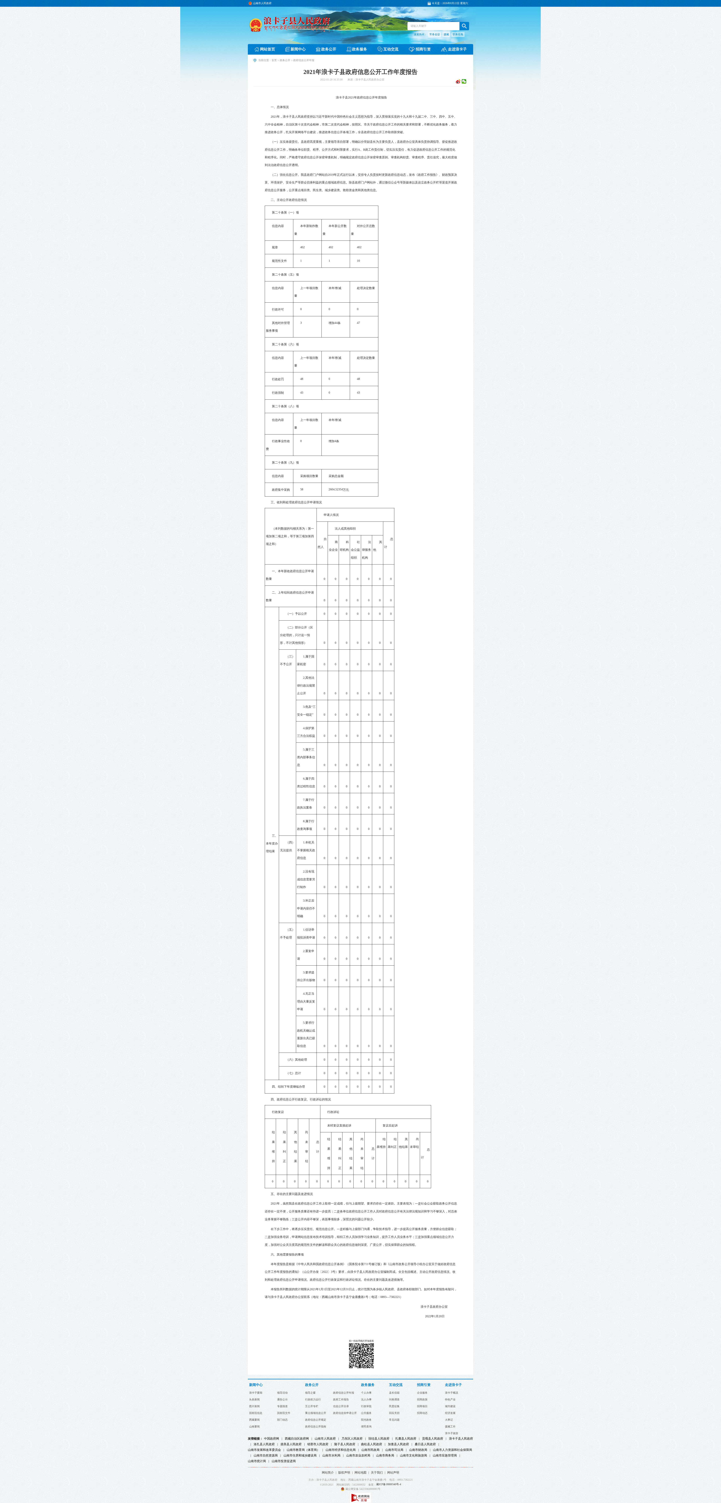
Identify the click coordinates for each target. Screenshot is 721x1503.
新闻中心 (256, 1385)
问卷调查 (394, 1399)
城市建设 (450, 1406)
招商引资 (424, 1385)
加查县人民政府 (398, 1444)
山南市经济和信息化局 (341, 1449)
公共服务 (366, 1413)
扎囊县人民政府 (405, 1438)
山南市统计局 (257, 1461)
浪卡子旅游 (451, 1433)
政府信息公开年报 (343, 1393)
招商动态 (422, 1413)
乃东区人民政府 (352, 1438)
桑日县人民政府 (425, 1444)
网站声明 (393, 1472)
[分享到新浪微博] (458, 81)
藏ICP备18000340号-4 (388, 1484)
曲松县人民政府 (371, 1444)
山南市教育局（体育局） (303, 1449)
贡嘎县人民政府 (432, 1438)
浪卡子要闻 (255, 1393)
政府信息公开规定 (315, 1420)
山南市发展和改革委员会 (264, 1449)
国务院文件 (283, 1413)
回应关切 (394, 1413)
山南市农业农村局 (358, 1455)
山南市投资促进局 (284, 1461)
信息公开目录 (341, 1406)
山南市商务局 (385, 1455)
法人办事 (366, 1399)
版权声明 (344, 1472)
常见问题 (394, 1420)
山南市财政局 (418, 1449)
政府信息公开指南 (315, 1426)
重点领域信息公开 (315, 1413)
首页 (274, 60)
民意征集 (394, 1406)
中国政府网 (271, 1438)
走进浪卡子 (453, 1385)
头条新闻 (254, 1399)
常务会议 (434, 34)
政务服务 (368, 1385)
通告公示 (282, 1399)
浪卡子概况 (451, 1393)
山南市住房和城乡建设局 (300, 1455)
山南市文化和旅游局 (413, 1455)
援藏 (446, 34)
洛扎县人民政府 (264, 1444)
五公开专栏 (311, 1406)
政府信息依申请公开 (345, 1413)
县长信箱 (394, 1393)
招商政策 (422, 1399)
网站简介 (328, 1472)
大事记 (449, 1420)
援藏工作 (450, 1426)
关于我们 (377, 1472)
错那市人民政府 (317, 1444)
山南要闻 (254, 1426)
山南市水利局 (331, 1455)
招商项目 (422, 1406)
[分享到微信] (464, 81)
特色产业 (450, 1399)
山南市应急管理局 (445, 1455)
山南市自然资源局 (266, 1455)
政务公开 (285, 60)
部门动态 (282, 1420)
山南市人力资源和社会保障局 (452, 1449)
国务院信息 (255, 1413)
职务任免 (458, 34)
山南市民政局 (370, 1449)
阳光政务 (366, 1420)
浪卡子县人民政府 (461, 1438)
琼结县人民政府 (378, 1438)
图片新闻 (254, 1406)
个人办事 (366, 1393)
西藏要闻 (254, 1420)
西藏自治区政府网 (297, 1438)
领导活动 (282, 1393)
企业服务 (422, 1393)
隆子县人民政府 (344, 1444)
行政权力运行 (313, 1399)
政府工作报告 (341, 1399)
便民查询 (366, 1426)
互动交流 (396, 1385)
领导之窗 (310, 1393)
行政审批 (366, 1406)
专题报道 (282, 1406)
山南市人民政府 (325, 1438)
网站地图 (360, 1472)
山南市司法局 (394, 1449)
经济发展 (450, 1413)
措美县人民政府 (291, 1444)
